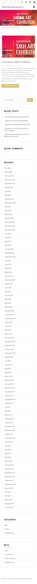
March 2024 (8, 214)
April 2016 (8, 457)
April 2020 (8, 303)
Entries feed (9, 554)
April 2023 (8, 245)
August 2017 (9, 403)
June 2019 (8, 326)
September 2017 (10, 399)
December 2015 (10, 473)
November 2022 (10, 253)
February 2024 (9, 218)
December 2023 (10, 222)
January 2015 (9, 507)
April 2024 (8, 210)
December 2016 (10, 426)
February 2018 (9, 380)
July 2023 (8, 234)
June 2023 (8, 237)
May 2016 (8, 453)
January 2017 (9, 422)
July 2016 (8, 446)
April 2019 (8, 330)
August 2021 (9, 284)
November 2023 (10, 226)
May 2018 (8, 368)
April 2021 (8, 291)
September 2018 (10, 353)
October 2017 (9, 395)
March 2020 (8, 307)
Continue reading (10, 86)
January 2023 (9, 249)
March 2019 (8, 334)
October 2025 (9, 187)
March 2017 (8, 415)
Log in (7, 551)
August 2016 (9, 442)
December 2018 (10, 341)
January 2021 (9, 295)
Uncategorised (9, 533)
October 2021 (9, 276)
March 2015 (8, 500)
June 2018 (8, 365)
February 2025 (9, 199)
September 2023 (10, 230)
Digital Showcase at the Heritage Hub (16, 121)
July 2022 (8, 260)
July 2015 (8, 492)
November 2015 (10, 476)
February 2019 (9, 338)
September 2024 (10, 203)
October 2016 (9, 434)
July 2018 (8, 361)
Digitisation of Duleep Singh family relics (17, 124)
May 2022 (8, 268)
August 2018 (9, 357)
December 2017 (10, 388)
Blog (20, 65)
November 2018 (10, 345)
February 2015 (9, 503)
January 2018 (9, 384)
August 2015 (9, 488)
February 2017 (9, 419)
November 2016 (10, 430)
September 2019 (10, 318)
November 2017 (10, 392)
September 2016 (10, 438)
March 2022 (8, 272)
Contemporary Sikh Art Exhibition (15, 62)
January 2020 (9, 314)
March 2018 (8, 376)
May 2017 (8, 411)
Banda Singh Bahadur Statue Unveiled (17, 117)
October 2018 (9, 349)
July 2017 (8, 407)
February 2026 (9, 176)
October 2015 (9, 480)
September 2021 (10, 280)
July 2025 (8, 191)
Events (7, 529)
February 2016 (9, 465)
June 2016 (8, 449)
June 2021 (8, 287)
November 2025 (10, 183)
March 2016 (8, 461)
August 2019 (9, 322)
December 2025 (10, 180)
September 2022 (10, 257)
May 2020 (8, 299)
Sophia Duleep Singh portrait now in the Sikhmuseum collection (16, 135)
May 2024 (8, 207)
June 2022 (8, 264)
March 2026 (8, 172)
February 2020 (9, 311)
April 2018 (8, 372)
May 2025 (8, 195)
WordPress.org (9, 562)
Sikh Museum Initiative (13, 7)
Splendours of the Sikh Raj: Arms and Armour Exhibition (16, 129)
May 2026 (8, 168)
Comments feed (10, 558)
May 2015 (8, 496)
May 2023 (8, 241)
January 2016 (9, 469)
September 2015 (10, 484)
